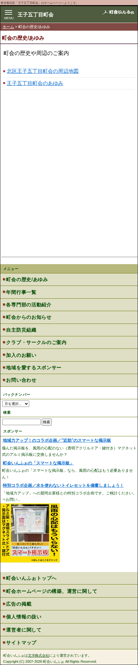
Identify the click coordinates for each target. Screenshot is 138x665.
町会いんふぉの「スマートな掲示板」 (38, 463)
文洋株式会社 (38, 655)
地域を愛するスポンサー (34, 367)
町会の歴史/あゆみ (27, 279)
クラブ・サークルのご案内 (36, 342)
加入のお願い (21, 355)
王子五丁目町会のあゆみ (35, 83)
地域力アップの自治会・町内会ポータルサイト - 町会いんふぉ (118, 14)
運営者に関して (23, 629)
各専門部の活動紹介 (28, 304)
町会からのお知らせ (28, 317)
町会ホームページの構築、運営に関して (51, 591)
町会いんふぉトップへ (31, 578)
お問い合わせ (21, 380)
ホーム (8, 27)
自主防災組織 (21, 329)
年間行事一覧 (21, 292)
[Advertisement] (69, 184)
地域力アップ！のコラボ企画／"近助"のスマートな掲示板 (57, 440)
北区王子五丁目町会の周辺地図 (43, 71)
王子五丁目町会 (36, 14)
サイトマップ (21, 642)
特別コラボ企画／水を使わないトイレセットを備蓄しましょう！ (63, 485)
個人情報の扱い (23, 616)
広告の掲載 (18, 604)
